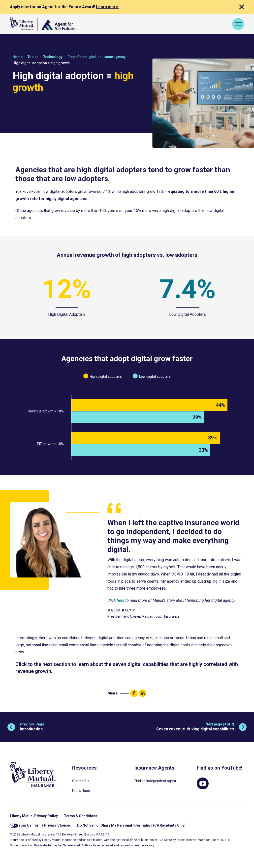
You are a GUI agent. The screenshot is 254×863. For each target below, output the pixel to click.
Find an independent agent (155, 781)
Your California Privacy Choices (44, 825)
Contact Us (80, 781)
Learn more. (107, 6)
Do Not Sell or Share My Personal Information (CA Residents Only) (131, 825)
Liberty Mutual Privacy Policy (34, 816)
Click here (115, 600)
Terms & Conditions (80, 816)
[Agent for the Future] (43, 24)
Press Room (81, 791)
